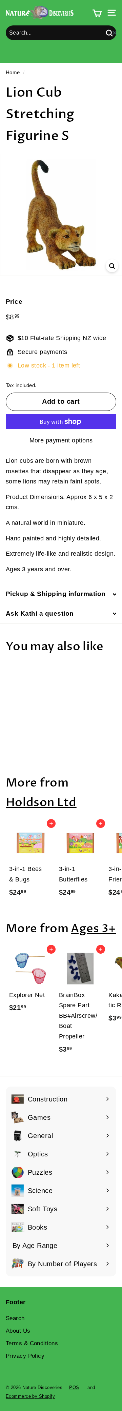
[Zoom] (112, 265)
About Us (18, 1331)
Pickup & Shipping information (56, 593)
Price (14, 301)
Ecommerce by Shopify (30, 1396)
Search (15, 1318)
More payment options (61, 440)
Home (13, 72)
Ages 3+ (93, 929)
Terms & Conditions (32, 1343)
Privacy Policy (25, 1356)
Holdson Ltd (41, 803)
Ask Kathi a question (40, 613)
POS (74, 1387)
